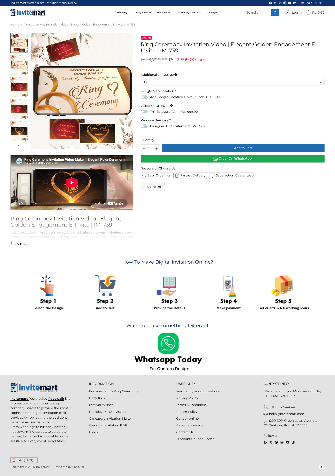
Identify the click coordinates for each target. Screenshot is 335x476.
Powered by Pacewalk (70, 466)
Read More (56, 441)
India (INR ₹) (314, 3)
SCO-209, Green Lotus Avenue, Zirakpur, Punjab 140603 (293, 423)
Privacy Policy (187, 398)
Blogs (93, 432)
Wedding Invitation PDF (108, 425)
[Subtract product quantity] (144, 148)
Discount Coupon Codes (195, 439)
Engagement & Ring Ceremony (113, 391)
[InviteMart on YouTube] (290, 3)
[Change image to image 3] (19, 87)
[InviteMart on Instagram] (285, 3)
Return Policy (186, 412)
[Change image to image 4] (19, 109)
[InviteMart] (27, 12)
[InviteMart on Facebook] (270, 3)
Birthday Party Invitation (108, 412)
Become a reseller (190, 425)
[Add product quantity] (156, 148)
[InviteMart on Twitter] (275, 3)
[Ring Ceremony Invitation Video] (82, 91)
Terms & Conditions (191, 405)
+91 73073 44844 (282, 407)
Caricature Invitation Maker (110, 418)
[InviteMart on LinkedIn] (294, 3)
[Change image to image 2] (19, 65)
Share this (154, 187)
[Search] (275, 12)
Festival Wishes (101, 405)
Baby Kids (97, 398)
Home (14, 24)
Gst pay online (187, 418)
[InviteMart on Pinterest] (280, 3)
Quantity (147, 140)
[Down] (19, 145)
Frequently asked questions (198, 391)
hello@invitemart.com (286, 414)
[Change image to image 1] (19, 43)
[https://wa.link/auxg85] (167, 353)
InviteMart (43, 466)
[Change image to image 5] (19, 131)
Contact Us (184, 432)
